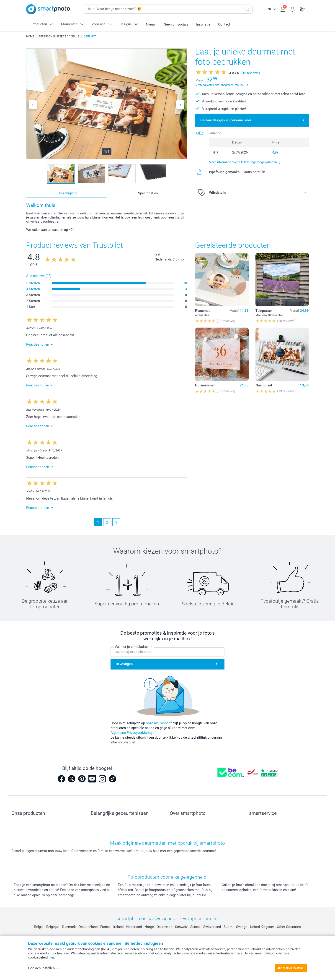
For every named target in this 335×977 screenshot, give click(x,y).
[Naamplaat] (282, 354)
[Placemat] (221, 279)
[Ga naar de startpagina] (48, 9)
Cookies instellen (41, 968)
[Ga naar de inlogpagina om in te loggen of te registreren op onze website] (283, 9)
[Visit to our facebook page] (61, 779)
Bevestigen (124, 664)
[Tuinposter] (282, 279)
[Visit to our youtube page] (92, 779)
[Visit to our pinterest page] (82, 779)
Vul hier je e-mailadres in (133, 647)
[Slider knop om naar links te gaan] (33, 104)
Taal (157, 254)
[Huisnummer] (221, 354)
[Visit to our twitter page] (71, 779)
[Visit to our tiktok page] (112, 779)
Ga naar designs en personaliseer (225, 120)
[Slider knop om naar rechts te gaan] (180, 104)
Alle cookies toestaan (290, 968)
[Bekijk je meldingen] (293, 9)
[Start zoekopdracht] (247, 9)
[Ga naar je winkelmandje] (302, 9)
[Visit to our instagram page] (102, 779)
